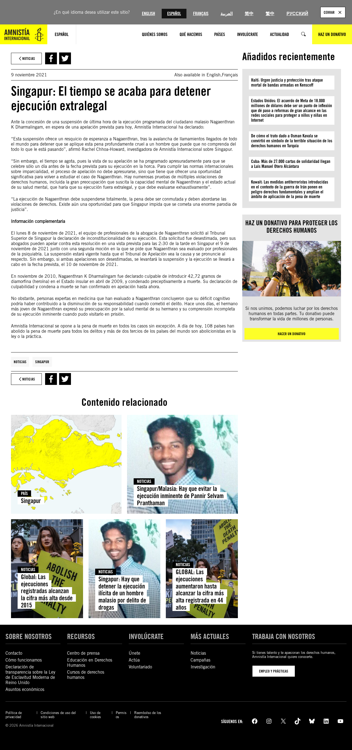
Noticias (20, 362)
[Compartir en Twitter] (65, 58)
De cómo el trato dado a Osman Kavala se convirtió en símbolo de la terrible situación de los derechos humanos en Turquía (291, 140)
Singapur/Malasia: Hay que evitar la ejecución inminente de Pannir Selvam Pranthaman (180, 496)
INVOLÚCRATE (146, 636)
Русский (297, 13)
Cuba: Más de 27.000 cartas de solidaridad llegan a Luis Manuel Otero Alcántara (290, 164)
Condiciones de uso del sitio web (58, 715)
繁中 (270, 13)
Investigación (203, 667)
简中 (249, 13)
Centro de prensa (83, 653)
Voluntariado (140, 667)
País (24, 493)
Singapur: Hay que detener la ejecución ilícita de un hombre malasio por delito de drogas (122, 593)
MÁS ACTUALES (210, 636)
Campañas (200, 660)
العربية (227, 13)
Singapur (42, 362)
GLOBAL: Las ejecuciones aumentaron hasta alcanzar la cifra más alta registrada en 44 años (200, 589)
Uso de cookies (95, 715)
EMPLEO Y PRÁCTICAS (273, 671)
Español (174, 13)
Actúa (134, 660)
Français (200, 13)
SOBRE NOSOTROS (29, 636)
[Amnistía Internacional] (23, 34)
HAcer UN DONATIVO (292, 334)
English (148, 13)
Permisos (121, 715)
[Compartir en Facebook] (51, 58)
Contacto (14, 653)
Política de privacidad (14, 715)
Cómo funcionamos (24, 660)
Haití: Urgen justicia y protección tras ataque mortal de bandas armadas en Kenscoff (287, 82)
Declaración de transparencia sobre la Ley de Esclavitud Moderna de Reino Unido (30, 674)
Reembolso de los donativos (147, 715)
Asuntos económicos (25, 689)
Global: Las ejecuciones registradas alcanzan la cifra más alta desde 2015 (47, 591)
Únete (134, 653)
